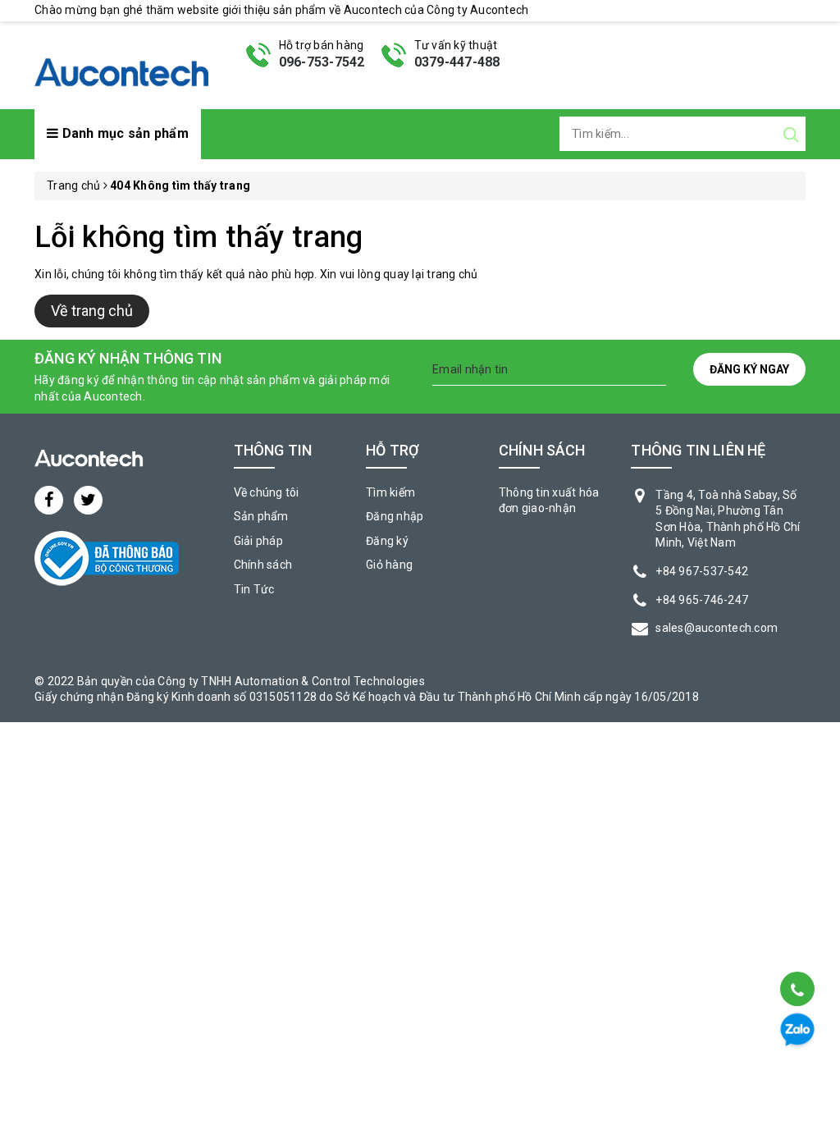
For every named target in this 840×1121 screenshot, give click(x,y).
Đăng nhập (394, 516)
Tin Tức (254, 589)
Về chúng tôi (266, 492)
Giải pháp (258, 540)
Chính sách (263, 564)
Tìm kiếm (390, 492)
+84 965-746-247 (701, 599)
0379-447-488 (457, 62)
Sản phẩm (261, 516)
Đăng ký (387, 540)
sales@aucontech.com (716, 627)
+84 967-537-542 (701, 571)
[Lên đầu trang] (796, 947)
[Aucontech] (121, 64)
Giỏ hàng (389, 564)
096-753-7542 (322, 62)
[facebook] (48, 500)
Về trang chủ (92, 310)
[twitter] (88, 500)
